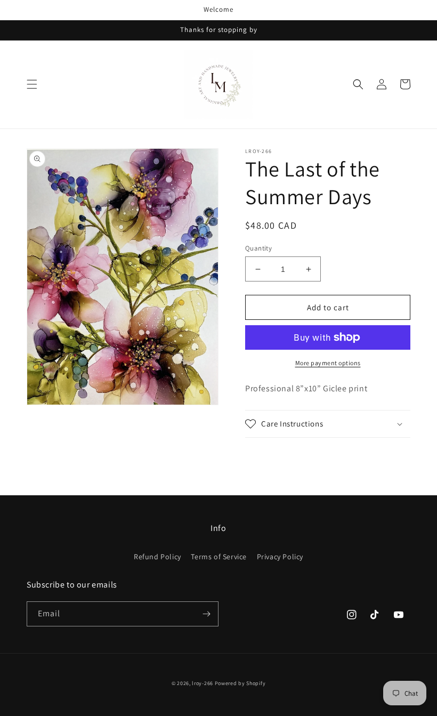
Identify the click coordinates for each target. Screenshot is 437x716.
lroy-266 (202, 683)
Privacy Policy (280, 556)
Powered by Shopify (240, 683)
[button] (32, 84)
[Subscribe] (206, 613)
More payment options (328, 363)
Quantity (258, 248)
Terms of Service (219, 556)
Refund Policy (157, 556)
